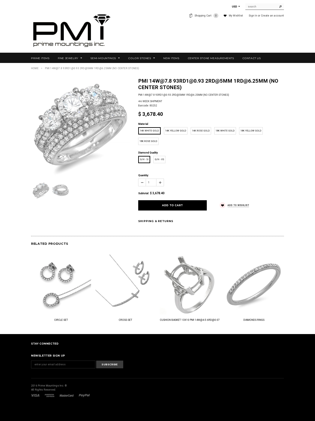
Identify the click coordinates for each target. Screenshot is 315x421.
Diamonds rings (253, 319)
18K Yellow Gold (250, 130)
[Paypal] (84, 395)
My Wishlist (236, 15)
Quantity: (143, 175)
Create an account (272, 15)
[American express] (49, 395)
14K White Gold (149, 130)
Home (35, 68)
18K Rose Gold (148, 141)
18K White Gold (225, 130)
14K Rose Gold (201, 130)
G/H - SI (144, 159)
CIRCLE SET (61, 319)
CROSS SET (125, 319)
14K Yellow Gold (175, 130)
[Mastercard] (67, 395)
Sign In (253, 15)
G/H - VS (159, 159)
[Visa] (35, 395)
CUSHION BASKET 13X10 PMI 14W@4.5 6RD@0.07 (190, 319)
